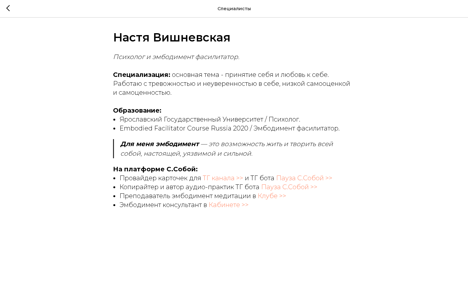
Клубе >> (272, 196)
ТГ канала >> (223, 178)
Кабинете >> (229, 205)
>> (313, 187)
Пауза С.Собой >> (304, 178)
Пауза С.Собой (285, 187)
